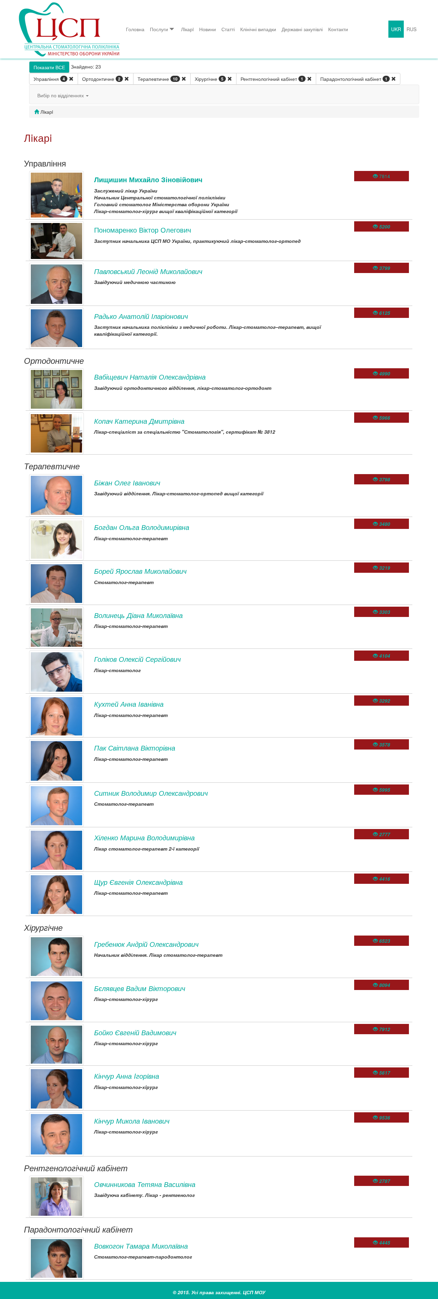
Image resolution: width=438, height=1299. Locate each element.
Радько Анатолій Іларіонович (141, 316)
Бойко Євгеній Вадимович (135, 1032)
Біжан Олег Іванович (127, 482)
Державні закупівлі (302, 29)
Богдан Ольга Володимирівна (141, 527)
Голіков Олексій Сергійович (137, 659)
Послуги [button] (159, 29)
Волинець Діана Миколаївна (138, 615)
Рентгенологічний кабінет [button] (272, 78)
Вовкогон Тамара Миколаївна (141, 1246)
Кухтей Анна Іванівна (129, 704)
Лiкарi (187, 29)
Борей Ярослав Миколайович (140, 571)
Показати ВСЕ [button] (49, 67)
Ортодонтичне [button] (101, 78)
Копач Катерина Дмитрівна (139, 421)
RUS (411, 29)
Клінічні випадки (258, 29)
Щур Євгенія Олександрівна (138, 882)
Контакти (338, 29)
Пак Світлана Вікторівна (134, 748)
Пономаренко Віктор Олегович (142, 230)
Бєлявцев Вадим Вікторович (139, 988)
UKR (396, 29)
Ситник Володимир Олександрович (151, 793)
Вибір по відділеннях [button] (61, 95)
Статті (228, 29)
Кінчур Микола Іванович (131, 1121)
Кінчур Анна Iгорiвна (126, 1076)
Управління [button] (49, 78)
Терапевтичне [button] (158, 78)
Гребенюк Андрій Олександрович (146, 944)
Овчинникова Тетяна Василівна (144, 1184)
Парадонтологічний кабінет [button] (353, 78)
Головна (135, 29)
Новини (207, 29)
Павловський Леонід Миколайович (148, 271)
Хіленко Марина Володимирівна (144, 837)
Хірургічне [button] (209, 78)
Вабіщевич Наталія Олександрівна (150, 377)
